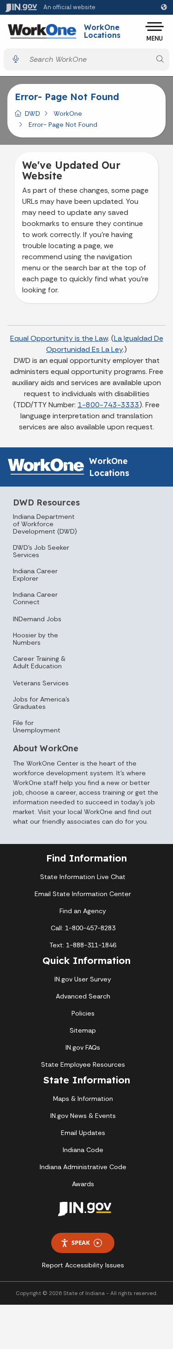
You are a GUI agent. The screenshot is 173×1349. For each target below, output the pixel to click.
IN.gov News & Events (83, 1115)
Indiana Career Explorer (35, 574)
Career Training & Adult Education (39, 662)
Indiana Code (83, 1150)
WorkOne (68, 113)
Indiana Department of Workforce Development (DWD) (45, 524)
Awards (83, 1184)
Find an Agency (83, 911)
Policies (83, 1013)
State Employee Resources (83, 1064)
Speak (81, 1242)
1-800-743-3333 (108, 405)
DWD (32, 113)
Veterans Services (41, 683)
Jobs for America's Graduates (41, 702)
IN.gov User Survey (82, 979)
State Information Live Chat (82, 877)
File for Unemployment (36, 726)
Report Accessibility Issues (83, 1265)
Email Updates (83, 1133)
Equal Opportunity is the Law (59, 338)
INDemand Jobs (37, 619)
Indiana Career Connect (35, 598)
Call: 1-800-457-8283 (83, 928)
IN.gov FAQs (83, 1047)
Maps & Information (83, 1098)
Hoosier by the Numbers (35, 638)
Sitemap (83, 1030)
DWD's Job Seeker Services (41, 551)
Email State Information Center (83, 894)
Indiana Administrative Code (83, 1167)
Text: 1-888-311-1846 (82, 945)
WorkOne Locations (102, 32)
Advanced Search (83, 996)
